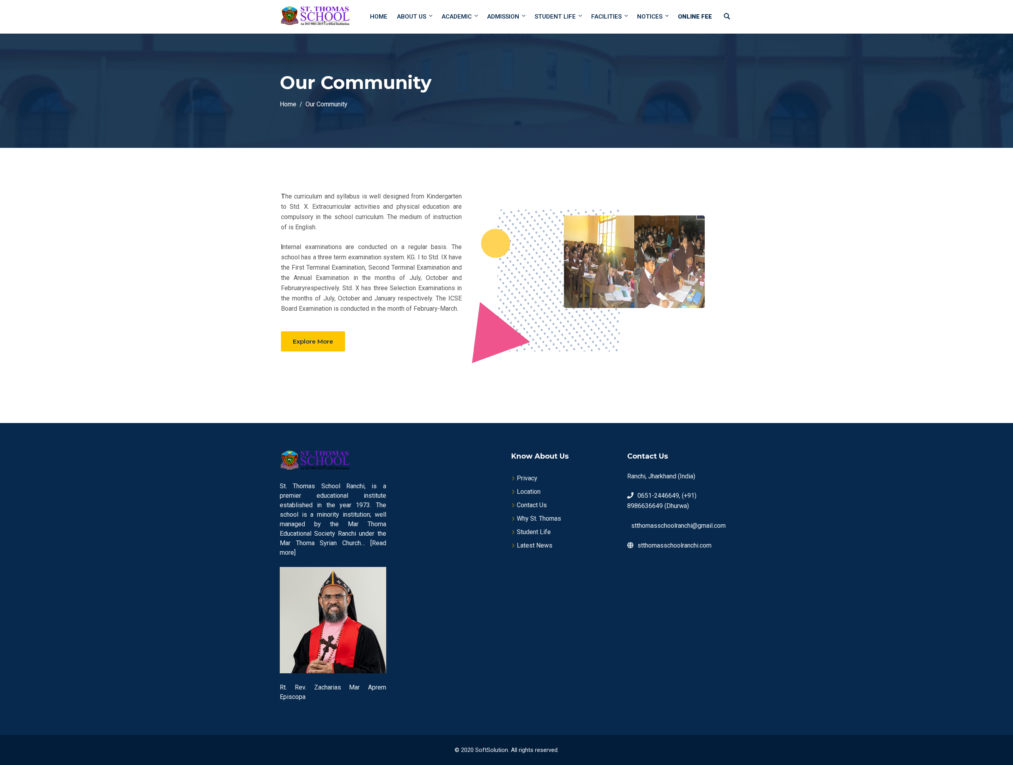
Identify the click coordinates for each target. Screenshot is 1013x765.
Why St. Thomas (539, 518)
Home (378, 16)
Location (529, 491)
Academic (457, 16)
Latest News (534, 545)
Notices (649, 16)
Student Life (555, 16)
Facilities (606, 16)
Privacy (527, 478)
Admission (503, 16)
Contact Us (532, 505)
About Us (411, 16)
